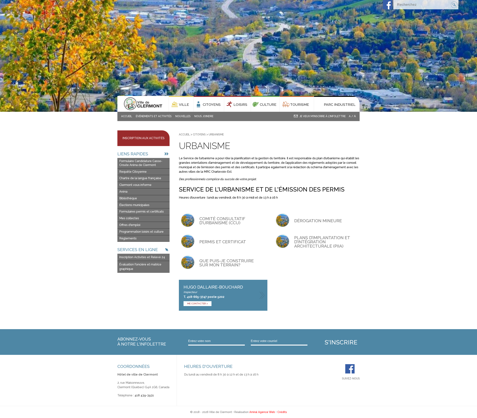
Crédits (282, 412)
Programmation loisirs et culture (141, 231)
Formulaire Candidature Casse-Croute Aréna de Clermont (140, 163)
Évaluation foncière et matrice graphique (140, 267)
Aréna (123, 191)
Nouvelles (183, 116)
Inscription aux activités (143, 138)
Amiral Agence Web (262, 412)
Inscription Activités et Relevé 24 (142, 257)
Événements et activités (154, 116)
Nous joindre (203, 116)
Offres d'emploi (129, 225)
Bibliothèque (128, 198)
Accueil (126, 116)
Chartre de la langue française (140, 178)
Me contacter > (197, 303)
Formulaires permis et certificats (141, 211)
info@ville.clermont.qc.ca (134, 400)
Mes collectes (129, 218)
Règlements (128, 238)
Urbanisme (216, 134)
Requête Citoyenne (133, 171)
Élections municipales (134, 205)
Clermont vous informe (135, 185)
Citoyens (199, 134)
